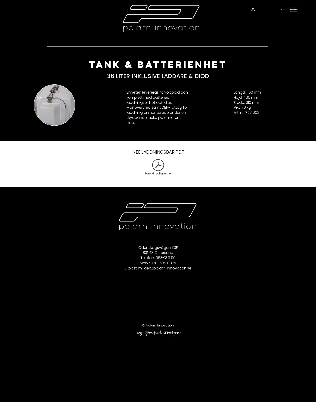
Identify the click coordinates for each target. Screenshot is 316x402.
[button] (293, 9)
